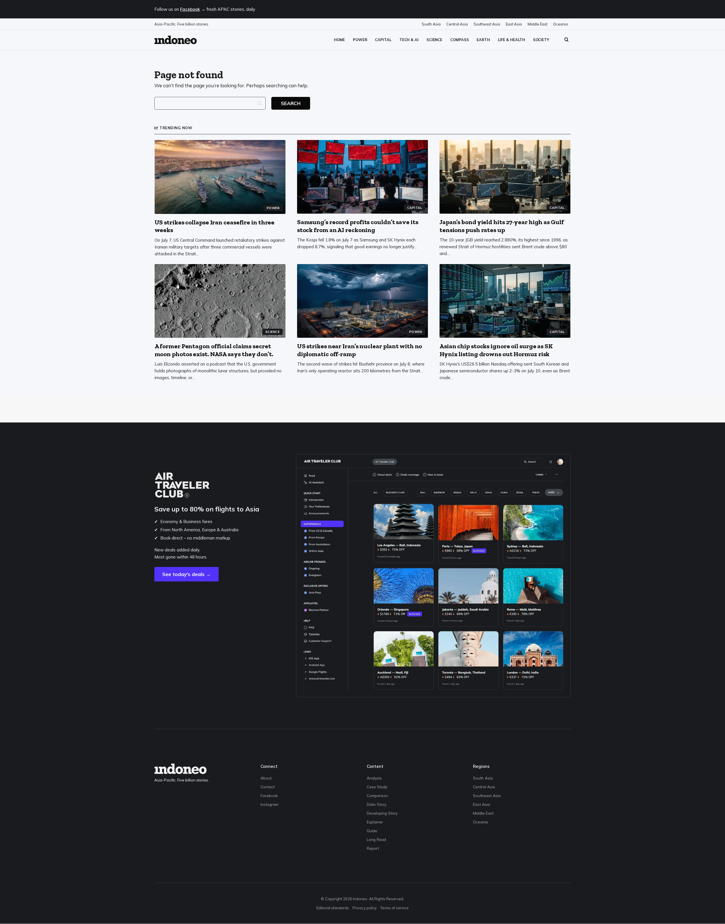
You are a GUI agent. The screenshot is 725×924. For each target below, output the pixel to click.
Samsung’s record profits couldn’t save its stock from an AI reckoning (357, 226)
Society (541, 39)
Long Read (376, 839)
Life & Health (511, 39)
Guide (372, 830)
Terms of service (394, 908)
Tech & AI (409, 39)
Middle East (537, 24)
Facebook (190, 9)
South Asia (431, 24)
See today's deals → (186, 574)
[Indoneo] (175, 39)
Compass (459, 39)
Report (373, 848)
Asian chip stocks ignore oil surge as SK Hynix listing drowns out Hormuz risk (496, 350)
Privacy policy (365, 908)
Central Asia (457, 24)
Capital (383, 39)
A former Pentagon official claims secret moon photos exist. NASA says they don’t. (214, 350)
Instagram (269, 804)
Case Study (377, 786)
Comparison (377, 795)
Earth (483, 39)
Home (339, 39)
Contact (268, 786)
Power (360, 39)
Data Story (376, 804)
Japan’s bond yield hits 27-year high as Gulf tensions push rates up (502, 226)
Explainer (375, 821)
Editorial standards (332, 908)
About (266, 778)
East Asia (514, 24)
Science (434, 39)
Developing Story (382, 813)
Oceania (560, 24)
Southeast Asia (487, 24)
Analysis (374, 778)
